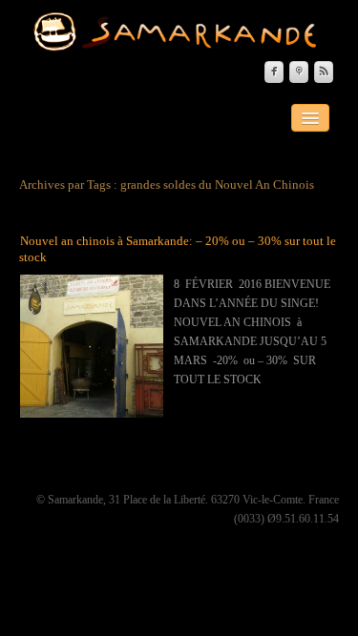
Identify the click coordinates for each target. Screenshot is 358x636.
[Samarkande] (180, 31)
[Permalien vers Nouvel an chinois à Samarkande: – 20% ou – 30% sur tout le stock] (91, 345)
